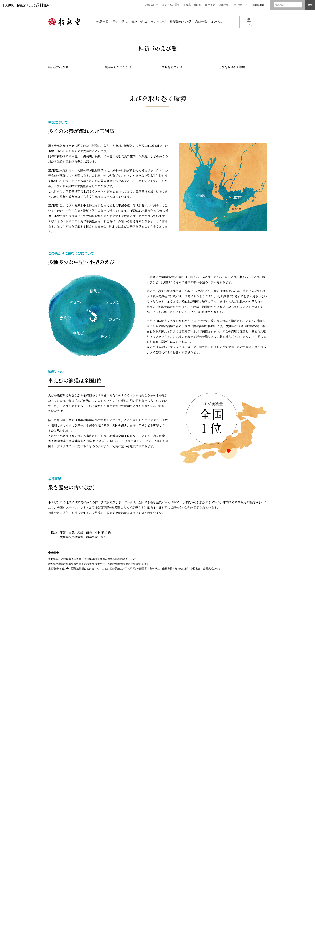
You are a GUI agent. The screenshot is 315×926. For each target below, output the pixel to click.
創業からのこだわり (118, 67)
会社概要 (210, 4)
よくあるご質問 (171, 4)
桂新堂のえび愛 (58, 67)
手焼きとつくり (172, 67)
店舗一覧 (201, 21)
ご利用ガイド (240, 4)
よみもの (217, 21)
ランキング (158, 21)
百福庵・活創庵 (192, 4)
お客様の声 (151, 4)
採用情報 (224, 4)
